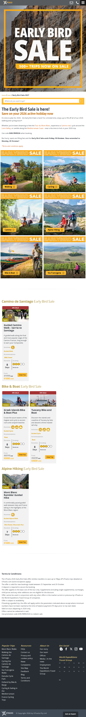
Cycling (51, 187)
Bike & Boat (10, 273)
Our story (44, 649)
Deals (9, 95)
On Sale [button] (15, 308)
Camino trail (66, 125)
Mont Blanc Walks (9, 649)
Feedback (25, 671)
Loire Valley (6, 128)
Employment (45, 665)
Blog (23, 674)
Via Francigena (54, 273)
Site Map (24, 668)
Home (4, 95)
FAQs (23, 649)
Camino (8, 230)
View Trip (22, 375)
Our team (44, 652)
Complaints (25, 665)
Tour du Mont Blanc (42, 125)
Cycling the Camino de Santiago (6, 664)
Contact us (25, 652)
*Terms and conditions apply (12, 146)
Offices (43, 655)
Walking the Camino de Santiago (7, 655)
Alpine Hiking (54, 230)
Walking (8, 187)
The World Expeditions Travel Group (47, 671)
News (23, 661)
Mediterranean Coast (35, 128)
